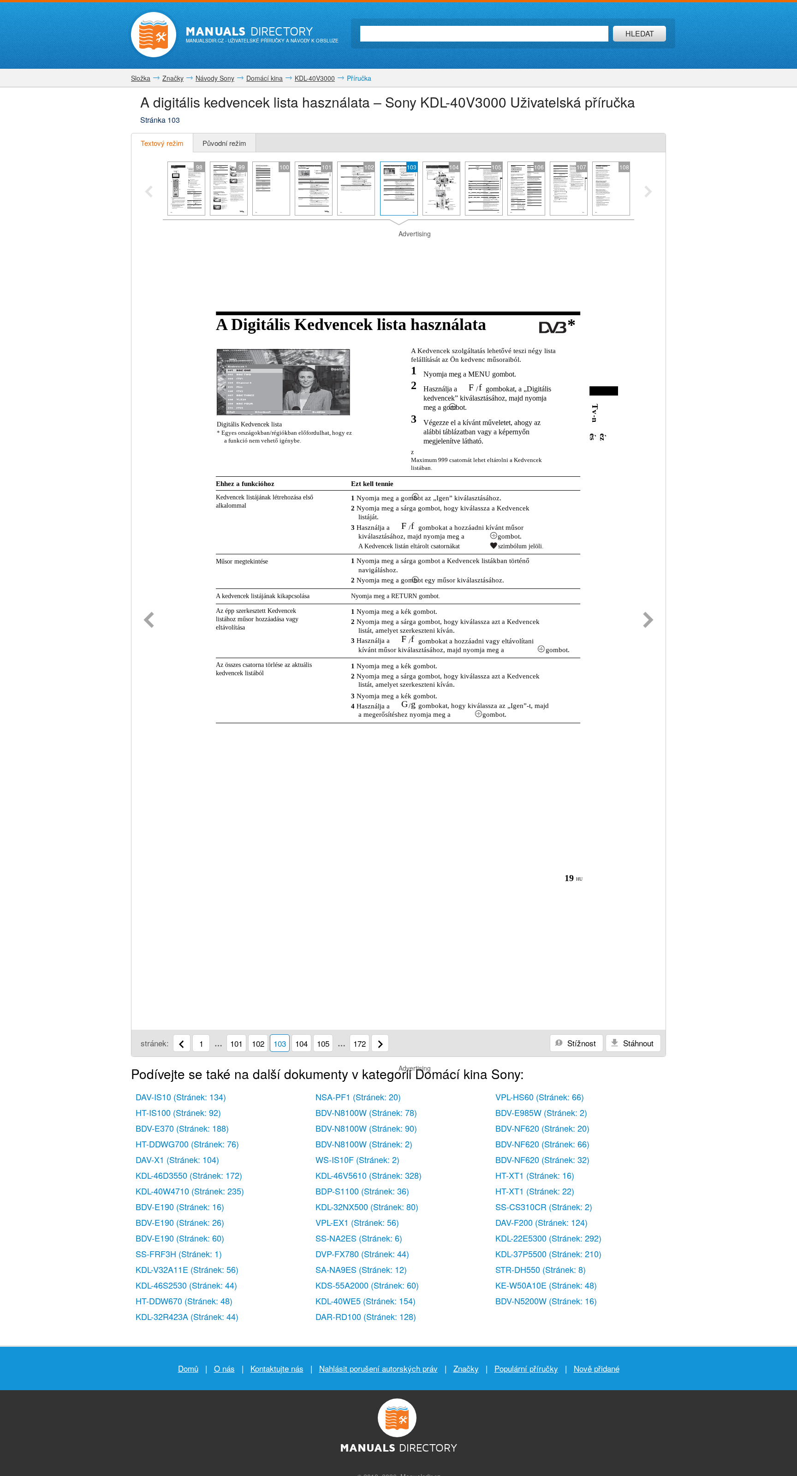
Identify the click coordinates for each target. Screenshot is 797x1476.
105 (323, 1043)
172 (359, 1043)
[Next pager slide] (648, 192)
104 (301, 1043)
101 (236, 1043)
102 (258, 1043)
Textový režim (162, 143)
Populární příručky (526, 1368)
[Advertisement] (398, 250)
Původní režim (224, 143)
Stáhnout (637, 1043)
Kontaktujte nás (276, 1368)
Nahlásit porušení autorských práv (378, 1368)
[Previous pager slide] (149, 192)
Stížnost (580, 1043)
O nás (224, 1368)
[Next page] (648, 621)
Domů (188, 1368)
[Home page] (153, 34)
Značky (466, 1368)
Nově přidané (596, 1368)
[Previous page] (149, 621)
